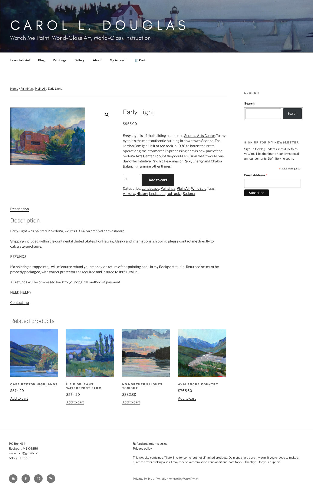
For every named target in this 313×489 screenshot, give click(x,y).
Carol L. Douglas (100, 25)
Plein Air (40, 88)
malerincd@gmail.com (24, 453)
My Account (118, 60)
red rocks (174, 194)
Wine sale (198, 188)
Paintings (59, 60)
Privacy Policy (142, 478)
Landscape (150, 188)
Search (249, 103)
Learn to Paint (20, 60)
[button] (107, 115)
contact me (188, 241)
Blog (41, 60)
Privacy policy (142, 448)
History (142, 194)
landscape (157, 194)
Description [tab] (19, 209)
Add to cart (157, 180)
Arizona (129, 194)
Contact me (19, 303)
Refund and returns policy (150, 443)
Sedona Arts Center (199, 136)
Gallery (80, 60)
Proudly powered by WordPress (177, 478)
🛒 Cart (140, 60)
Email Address (255, 175)
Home (14, 88)
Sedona (189, 194)
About (97, 60)
